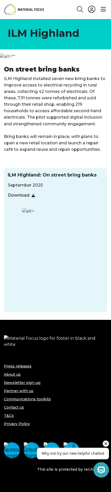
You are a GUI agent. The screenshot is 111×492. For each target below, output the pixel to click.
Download (18, 195)
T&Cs (9, 415)
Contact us (14, 407)
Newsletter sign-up (22, 382)
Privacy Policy (17, 423)
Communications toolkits (27, 399)
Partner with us (18, 391)
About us (12, 374)
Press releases (17, 366)
